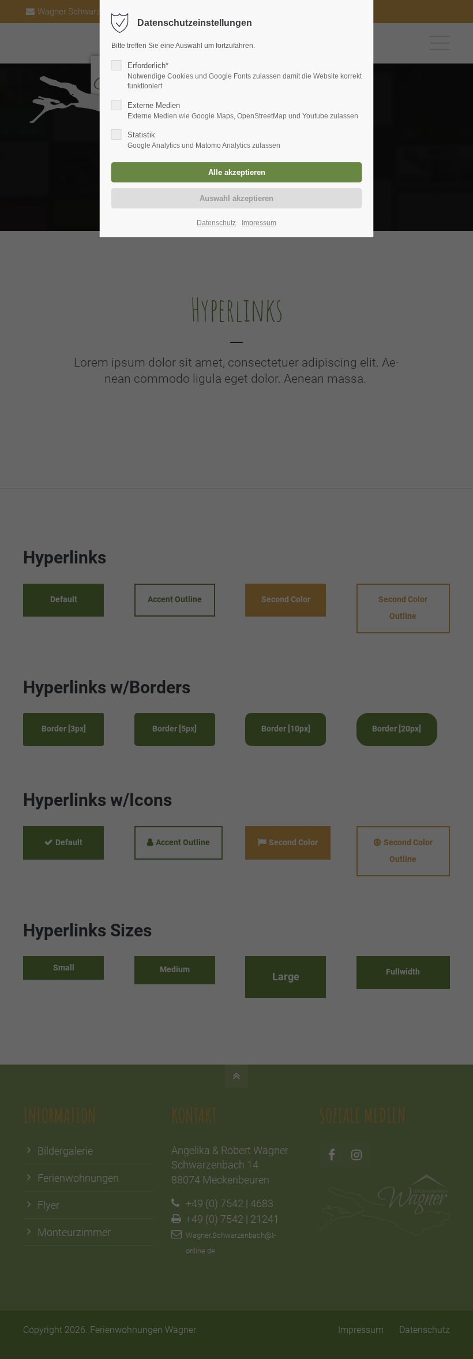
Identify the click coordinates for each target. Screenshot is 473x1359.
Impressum (259, 223)
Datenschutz (216, 223)
